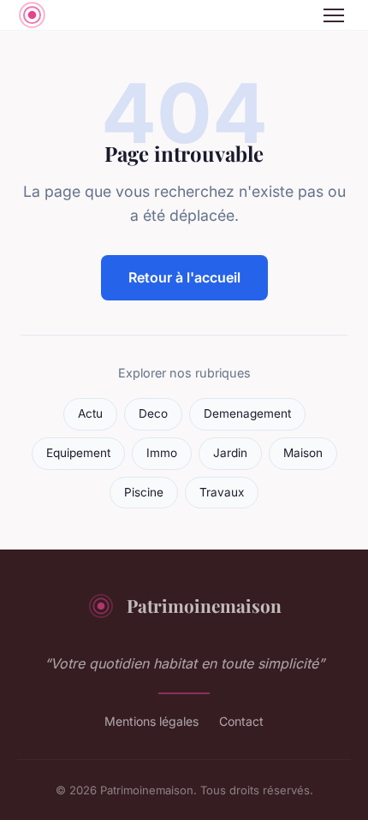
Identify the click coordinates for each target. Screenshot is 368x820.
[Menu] (334, 15)
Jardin (230, 453)
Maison (303, 453)
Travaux (221, 492)
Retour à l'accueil (184, 277)
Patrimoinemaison (204, 605)
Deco (153, 413)
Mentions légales (151, 721)
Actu (90, 413)
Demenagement (247, 413)
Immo (161, 453)
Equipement (78, 453)
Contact (241, 721)
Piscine (143, 492)
